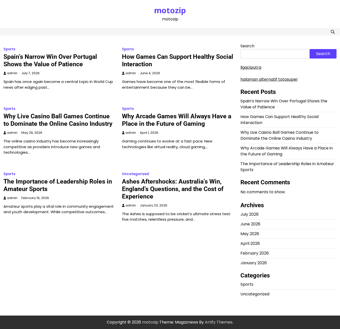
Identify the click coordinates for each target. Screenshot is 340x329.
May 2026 (249, 234)
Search (247, 46)
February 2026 (254, 253)
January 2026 (253, 263)
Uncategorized (135, 174)
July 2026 (249, 214)
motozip (170, 10)
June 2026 (250, 224)
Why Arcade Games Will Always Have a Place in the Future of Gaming (176, 120)
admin (12, 73)
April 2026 (250, 243)
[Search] (333, 32)
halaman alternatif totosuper (269, 79)
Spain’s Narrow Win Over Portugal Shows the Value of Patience (50, 60)
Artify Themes (218, 322)
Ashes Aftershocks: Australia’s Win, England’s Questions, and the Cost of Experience (173, 189)
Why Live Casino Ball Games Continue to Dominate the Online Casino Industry (58, 120)
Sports (9, 49)
